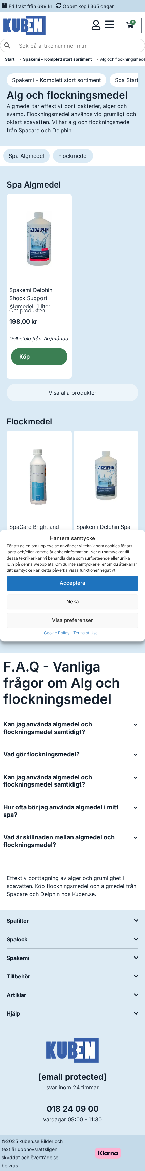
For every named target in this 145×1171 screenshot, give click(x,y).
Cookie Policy (57, 632)
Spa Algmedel (26, 155)
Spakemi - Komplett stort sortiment (56, 80)
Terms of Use (85, 632)
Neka (72, 601)
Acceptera (72, 583)
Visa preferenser (72, 620)
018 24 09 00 (73, 1109)
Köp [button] (24, 356)
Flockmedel (73, 155)
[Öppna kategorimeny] (110, 24)
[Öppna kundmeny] (96, 25)
